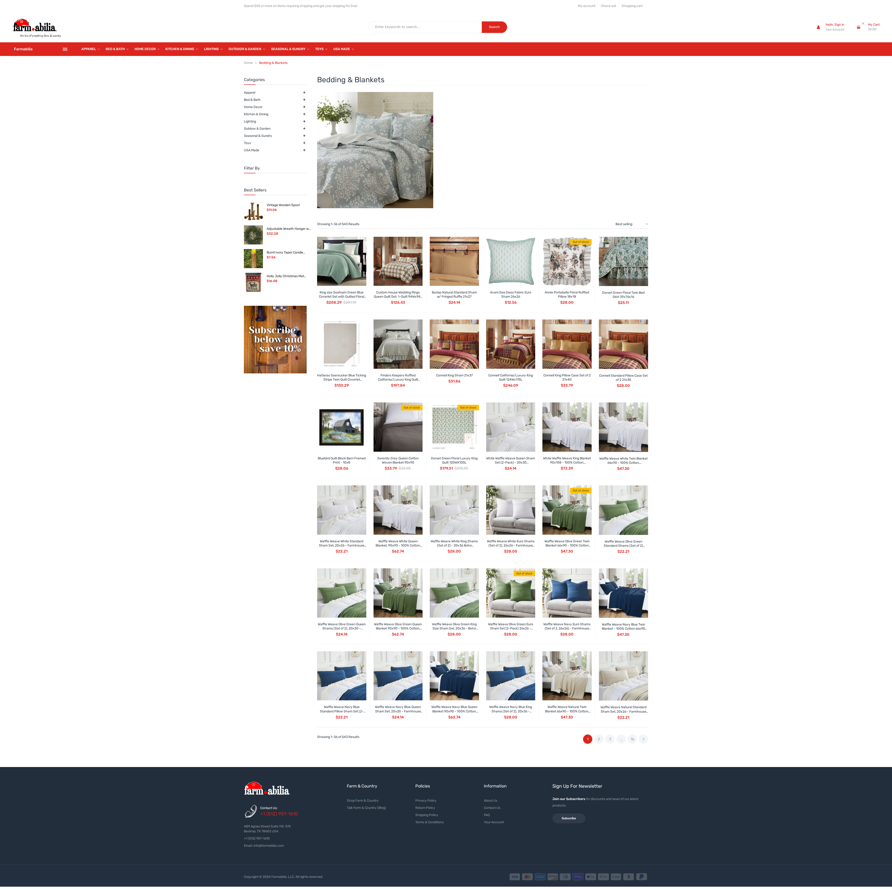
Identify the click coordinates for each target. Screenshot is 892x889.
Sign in (839, 25)
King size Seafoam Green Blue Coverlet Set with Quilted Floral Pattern (341, 296)
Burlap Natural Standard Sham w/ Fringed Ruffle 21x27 (454, 294)
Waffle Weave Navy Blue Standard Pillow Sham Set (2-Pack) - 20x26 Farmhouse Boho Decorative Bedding (341, 713)
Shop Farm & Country (363, 801)
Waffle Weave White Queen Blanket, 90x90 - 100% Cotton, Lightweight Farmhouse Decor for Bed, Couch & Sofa (398, 547)
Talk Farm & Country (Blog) (366, 808)
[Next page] (643, 739)
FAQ (487, 815)
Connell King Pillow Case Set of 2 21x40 (567, 377)
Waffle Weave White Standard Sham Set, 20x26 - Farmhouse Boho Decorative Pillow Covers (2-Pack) (341, 547)
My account (586, 6)
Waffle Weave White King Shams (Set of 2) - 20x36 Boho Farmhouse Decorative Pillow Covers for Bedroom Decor (454, 547)
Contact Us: (269, 808)
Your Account (835, 29)
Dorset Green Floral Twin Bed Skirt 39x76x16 (623, 295)
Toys (247, 143)
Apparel (249, 93)
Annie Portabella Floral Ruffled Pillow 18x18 (567, 294)
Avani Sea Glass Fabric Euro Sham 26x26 (510, 294)
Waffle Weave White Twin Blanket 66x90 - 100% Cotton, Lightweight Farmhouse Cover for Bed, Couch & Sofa (623, 465)
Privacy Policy (425, 801)
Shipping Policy (426, 815)
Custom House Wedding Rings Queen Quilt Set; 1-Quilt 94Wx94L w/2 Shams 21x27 (398, 296)
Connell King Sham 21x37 (454, 375)
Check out (608, 6)
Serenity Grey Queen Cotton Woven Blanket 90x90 (398, 460)
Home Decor (253, 107)
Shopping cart (632, 6)
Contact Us (492, 808)
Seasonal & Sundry (258, 136)
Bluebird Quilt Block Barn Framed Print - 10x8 (342, 460)
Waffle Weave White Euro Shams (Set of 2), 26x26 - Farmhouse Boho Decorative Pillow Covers (511, 545)
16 (632, 739)
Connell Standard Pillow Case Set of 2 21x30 (623, 378)
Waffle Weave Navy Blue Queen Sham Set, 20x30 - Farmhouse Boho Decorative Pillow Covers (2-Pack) (398, 713)
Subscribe (569, 818)
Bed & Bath (252, 100)
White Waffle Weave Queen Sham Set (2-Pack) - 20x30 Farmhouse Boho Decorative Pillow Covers (510, 464)
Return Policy (425, 808)
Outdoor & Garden (257, 129)
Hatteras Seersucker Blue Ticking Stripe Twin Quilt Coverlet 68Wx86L (341, 379)
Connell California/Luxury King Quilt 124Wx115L (510, 377)
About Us (490, 801)
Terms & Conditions (429, 822)
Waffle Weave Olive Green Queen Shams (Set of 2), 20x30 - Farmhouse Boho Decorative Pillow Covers (342, 630)
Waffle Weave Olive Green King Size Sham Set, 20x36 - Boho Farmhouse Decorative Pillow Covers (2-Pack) (454, 630)
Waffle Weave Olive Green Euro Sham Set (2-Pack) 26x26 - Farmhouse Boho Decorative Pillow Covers (510, 630)
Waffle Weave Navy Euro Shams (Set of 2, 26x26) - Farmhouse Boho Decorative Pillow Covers (566, 628)
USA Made (251, 150)
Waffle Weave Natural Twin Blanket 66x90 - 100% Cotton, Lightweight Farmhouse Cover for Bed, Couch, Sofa (567, 713)
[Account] (818, 27)
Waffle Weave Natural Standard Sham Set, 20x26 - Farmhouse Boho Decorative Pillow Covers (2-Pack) (623, 713)
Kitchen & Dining (256, 114)
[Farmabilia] (275, 339)
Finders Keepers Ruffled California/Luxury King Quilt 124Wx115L (398, 379)
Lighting (250, 121)
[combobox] (425, 27)
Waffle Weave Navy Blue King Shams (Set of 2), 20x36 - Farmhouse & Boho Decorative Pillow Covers (511, 713)
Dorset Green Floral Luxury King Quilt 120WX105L (454, 460)
